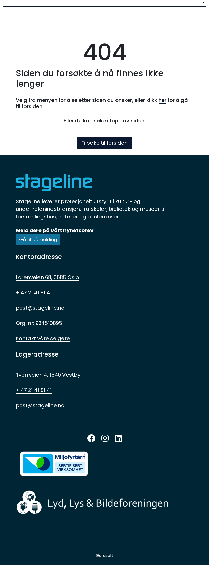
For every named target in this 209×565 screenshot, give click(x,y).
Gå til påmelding (38, 239)
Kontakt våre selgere (43, 338)
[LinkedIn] (118, 438)
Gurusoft (104, 555)
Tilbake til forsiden (104, 143)
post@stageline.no (40, 307)
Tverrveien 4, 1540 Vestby (48, 374)
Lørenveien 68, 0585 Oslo (47, 277)
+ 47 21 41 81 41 (34, 292)
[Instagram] (105, 438)
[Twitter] (91, 438)
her (162, 100)
